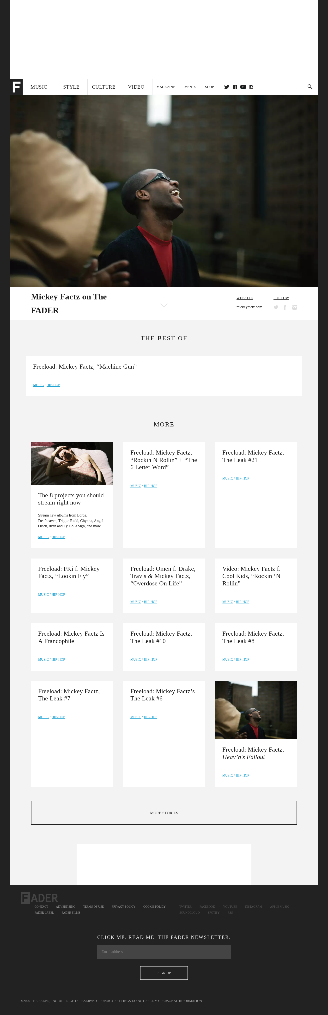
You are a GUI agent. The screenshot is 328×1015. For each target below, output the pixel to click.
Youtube (230, 906)
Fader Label (44, 912)
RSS (230, 912)
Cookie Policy (154, 906)
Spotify (214, 912)
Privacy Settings (115, 1001)
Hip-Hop (53, 385)
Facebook (207, 906)
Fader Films (71, 912)
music (38, 385)
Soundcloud (189, 912)
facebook (235, 87)
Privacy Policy (123, 906)
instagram (251, 87)
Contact (41, 906)
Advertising (65, 906)
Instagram (253, 906)
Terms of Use (93, 906)
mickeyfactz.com (249, 307)
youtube (243, 87)
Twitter (226, 87)
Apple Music (279, 906)
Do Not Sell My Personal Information (167, 1001)
